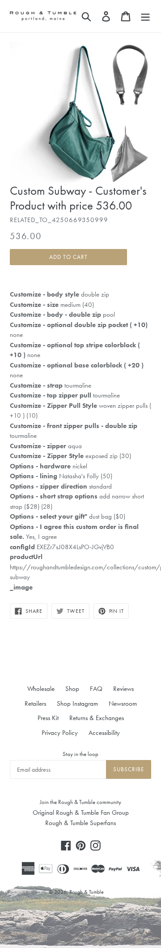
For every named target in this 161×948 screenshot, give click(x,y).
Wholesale (41, 688)
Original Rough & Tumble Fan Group (81, 812)
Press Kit (48, 717)
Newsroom (123, 703)
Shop (72, 688)
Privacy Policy (60, 732)
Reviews (123, 688)
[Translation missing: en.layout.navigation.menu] (145, 16)
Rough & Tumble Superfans (80, 822)
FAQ (96, 688)
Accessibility (104, 732)
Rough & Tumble (86, 892)
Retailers (35, 703)
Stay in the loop (80, 754)
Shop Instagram (77, 703)
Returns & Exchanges (96, 717)
